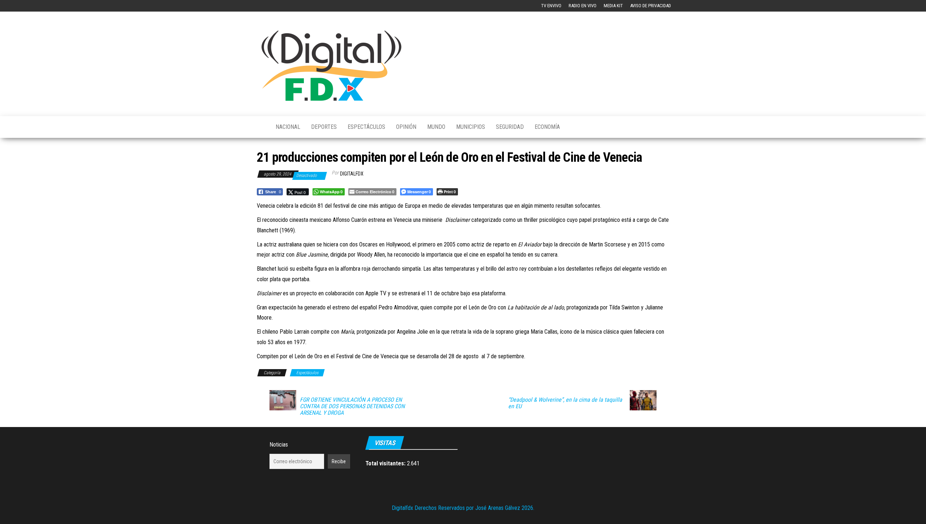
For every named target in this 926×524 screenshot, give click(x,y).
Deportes (324, 126)
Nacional (288, 126)
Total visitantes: (386, 463)
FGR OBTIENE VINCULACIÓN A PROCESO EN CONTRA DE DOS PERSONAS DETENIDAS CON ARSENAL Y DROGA (352, 406)
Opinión (406, 126)
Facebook (262, 6)
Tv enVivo (551, 5)
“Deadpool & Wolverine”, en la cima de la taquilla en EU (565, 403)
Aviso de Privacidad (650, 5)
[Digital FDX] (260, 127)
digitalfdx (352, 174)
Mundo (436, 126)
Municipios (470, 126)
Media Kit (613, 5)
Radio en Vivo (582, 5)
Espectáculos (366, 126)
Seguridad (510, 126)
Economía (547, 126)
